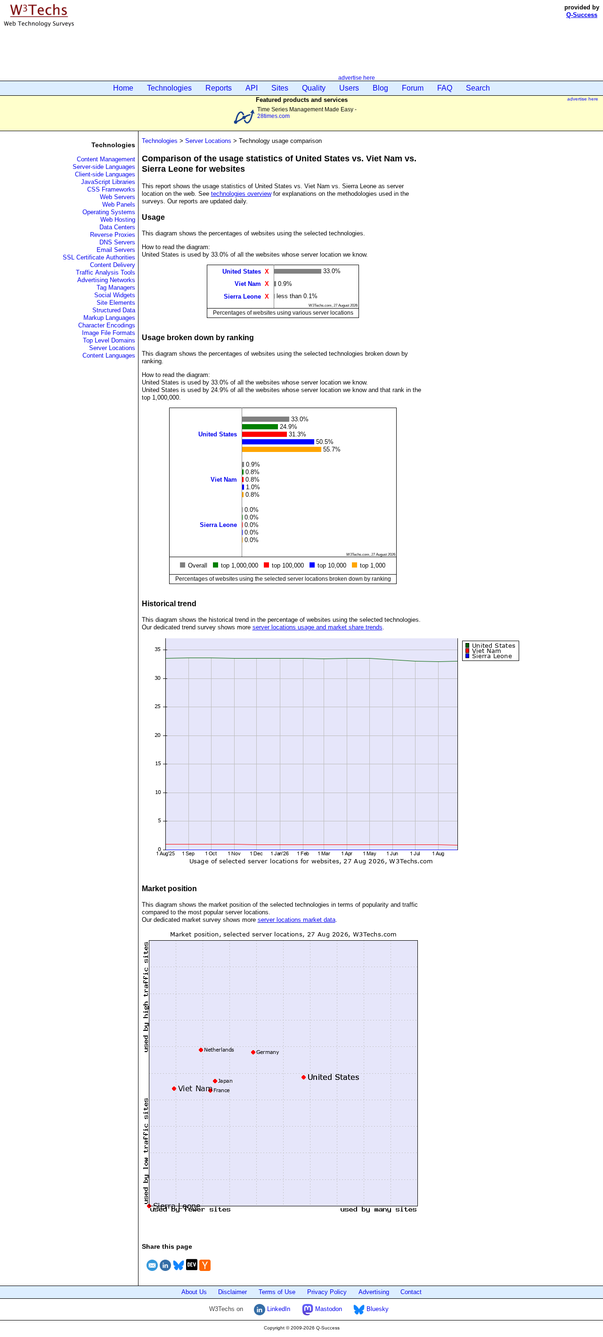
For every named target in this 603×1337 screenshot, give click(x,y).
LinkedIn (277, 1308)
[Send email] (152, 1272)
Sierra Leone (242, 296)
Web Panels (118, 204)
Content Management (106, 159)
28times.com (273, 116)
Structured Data (113, 310)
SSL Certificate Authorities (99, 257)
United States (241, 271)
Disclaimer (232, 1291)
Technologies (169, 88)
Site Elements (116, 302)
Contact (411, 1291)
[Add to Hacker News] (205, 1272)
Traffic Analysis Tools (105, 272)
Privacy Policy (327, 1291)
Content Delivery (112, 264)
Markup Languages (109, 317)
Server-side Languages (104, 166)
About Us (194, 1291)
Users (349, 88)
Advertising (374, 1291)
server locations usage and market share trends (318, 627)
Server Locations (112, 347)
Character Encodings (106, 325)
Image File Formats (108, 332)
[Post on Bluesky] (178, 1272)
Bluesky (377, 1308)
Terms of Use (277, 1291)
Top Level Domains (109, 340)
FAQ (444, 88)
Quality (314, 88)
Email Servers (116, 249)
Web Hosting (117, 219)
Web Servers (117, 197)
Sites (279, 88)
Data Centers (117, 227)
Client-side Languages (105, 174)
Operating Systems (108, 212)
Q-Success (581, 14)
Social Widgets (114, 295)
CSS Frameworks (111, 189)
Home (123, 88)
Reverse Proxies (112, 234)
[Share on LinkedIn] (165, 1272)
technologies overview (241, 193)
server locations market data (296, 919)
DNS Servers (117, 242)
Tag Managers (116, 287)
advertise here (356, 78)
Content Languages (108, 355)
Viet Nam (248, 283)
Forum (413, 88)
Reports (218, 88)
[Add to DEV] (191, 1272)
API (251, 88)
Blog (380, 88)
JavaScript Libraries (108, 181)
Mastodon (327, 1308)
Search (478, 88)
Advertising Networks (106, 280)
